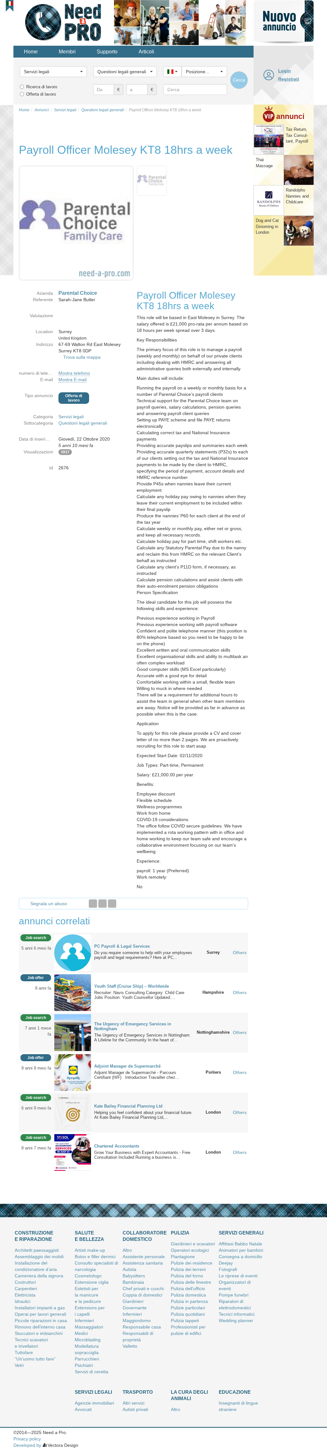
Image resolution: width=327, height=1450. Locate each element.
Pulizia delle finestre (191, 1282)
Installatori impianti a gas (40, 1307)
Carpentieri (26, 1288)
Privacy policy (27, 1438)
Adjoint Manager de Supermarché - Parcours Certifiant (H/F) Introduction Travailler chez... (136, 1075)
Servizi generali (241, 1232)
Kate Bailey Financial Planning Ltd (128, 1106)
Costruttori (25, 1282)
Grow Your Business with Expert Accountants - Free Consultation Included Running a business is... (142, 1155)
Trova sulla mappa (82, 357)
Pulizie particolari (188, 1307)
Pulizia (180, 1232)
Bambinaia (133, 1282)
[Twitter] (102, 903)
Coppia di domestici (142, 1294)
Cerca (239, 79)
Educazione (235, 1392)
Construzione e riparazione (34, 1236)
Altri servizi (133, 1403)
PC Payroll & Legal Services (122, 946)
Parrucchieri (87, 1358)
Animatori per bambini (241, 1250)
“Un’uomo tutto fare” (35, 1358)
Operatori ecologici (190, 1250)
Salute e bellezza (89, 1236)
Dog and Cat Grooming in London (267, 226)
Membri (67, 51)
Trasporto (138, 1392)
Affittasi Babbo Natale (240, 1243)
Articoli (146, 51)
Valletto (130, 1346)
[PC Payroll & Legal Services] (72, 952)
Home (31, 51)
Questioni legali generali (82, 423)
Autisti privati (135, 1409)
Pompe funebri (233, 1294)
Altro (127, 1250)
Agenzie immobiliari (94, 1403)
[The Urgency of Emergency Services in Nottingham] (72, 1032)
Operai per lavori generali (40, 1314)
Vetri (19, 1365)
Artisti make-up (90, 1250)
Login (284, 70)
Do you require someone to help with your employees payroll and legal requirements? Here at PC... (143, 955)
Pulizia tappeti (185, 1320)
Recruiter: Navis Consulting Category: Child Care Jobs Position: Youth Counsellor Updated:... (139, 995)
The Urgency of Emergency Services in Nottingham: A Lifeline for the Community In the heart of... (142, 1037)
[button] (10, 3)
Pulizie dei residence (191, 1263)
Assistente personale (144, 1256)
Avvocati (83, 1409)
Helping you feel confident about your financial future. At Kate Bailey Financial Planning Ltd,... (143, 1115)
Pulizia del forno (187, 1275)
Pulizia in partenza (189, 1301)
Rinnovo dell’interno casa (40, 1326)
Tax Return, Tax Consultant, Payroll (297, 135)
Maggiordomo (137, 1320)
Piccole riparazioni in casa (41, 1320)
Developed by (27, 1445)
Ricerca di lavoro (41, 86)
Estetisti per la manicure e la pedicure (88, 1295)
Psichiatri (84, 1365)
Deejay (226, 1263)
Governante (135, 1307)
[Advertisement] (283, 375)
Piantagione (183, 1256)
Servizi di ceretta (91, 1371)
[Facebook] (93, 903)
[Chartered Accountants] (72, 1152)
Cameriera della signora (39, 1275)
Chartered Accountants (116, 1146)
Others (240, 952)
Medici (81, 1333)
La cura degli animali (189, 1395)
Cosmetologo (88, 1275)
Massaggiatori (89, 1326)
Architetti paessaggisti (37, 1250)
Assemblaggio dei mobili (39, 1256)
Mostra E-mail (72, 379)
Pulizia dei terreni (188, 1269)
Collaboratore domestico (145, 1236)
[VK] (112, 903)
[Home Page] (63, 22)
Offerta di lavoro (41, 94)
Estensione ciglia (92, 1282)
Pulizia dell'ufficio (188, 1288)
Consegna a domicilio (240, 1256)
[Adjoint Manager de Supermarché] (72, 1072)
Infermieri (84, 1320)
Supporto (107, 51)
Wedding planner (236, 1320)
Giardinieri (133, 1301)
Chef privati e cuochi (143, 1288)
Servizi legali (71, 416)
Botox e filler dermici (95, 1256)
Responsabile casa (142, 1326)
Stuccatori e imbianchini (39, 1333)
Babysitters (134, 1275)
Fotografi (228, 1269)
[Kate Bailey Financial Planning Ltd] (72, 1112)
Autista (129, 1269)
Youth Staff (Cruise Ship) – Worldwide (131, 986)
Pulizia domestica (188, 1294)
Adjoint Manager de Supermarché (127, 1066)
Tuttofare (24, 1352)
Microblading (88, 1339)
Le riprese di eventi (238, 1275)
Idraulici (22, 1301)
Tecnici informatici (237, 1314)
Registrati (288, 79)
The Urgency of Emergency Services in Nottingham (132, 1026)
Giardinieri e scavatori (193, 1243)
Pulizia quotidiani (188, 1314)
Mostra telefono (74, 373)
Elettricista (25, 1294)
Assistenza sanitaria (143, 1263)
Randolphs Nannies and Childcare (297, 196)
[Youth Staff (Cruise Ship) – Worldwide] (72, 992)
